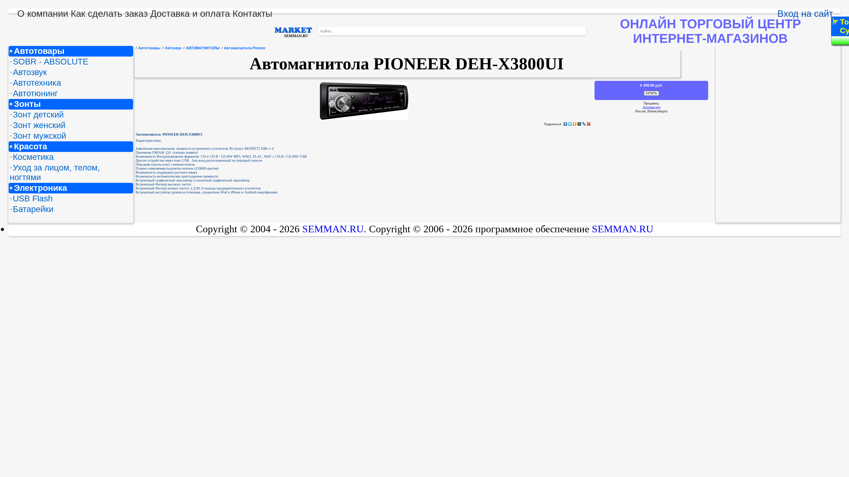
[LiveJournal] (584, 124)
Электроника (40, 188)
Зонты (27, 104)
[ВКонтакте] (565, 124)
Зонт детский (38, 114)
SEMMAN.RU (333, 229)
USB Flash (33, 198)
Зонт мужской (39, 135)
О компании (42, 13)
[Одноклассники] (574, 124)
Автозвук (30, 72)
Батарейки (33, 209)
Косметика (33, 157)
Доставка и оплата (190, 13)
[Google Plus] (588, 124)
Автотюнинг (35, 93)
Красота (30, 146)
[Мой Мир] (579, 124)
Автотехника (37, 82)
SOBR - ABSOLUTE (50, 61)
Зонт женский (39, 125)
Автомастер (651, 107)
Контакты (252, 13)
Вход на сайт (805, 13)
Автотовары (39, 51)
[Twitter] (570, 124)
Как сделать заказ (109, 13)
